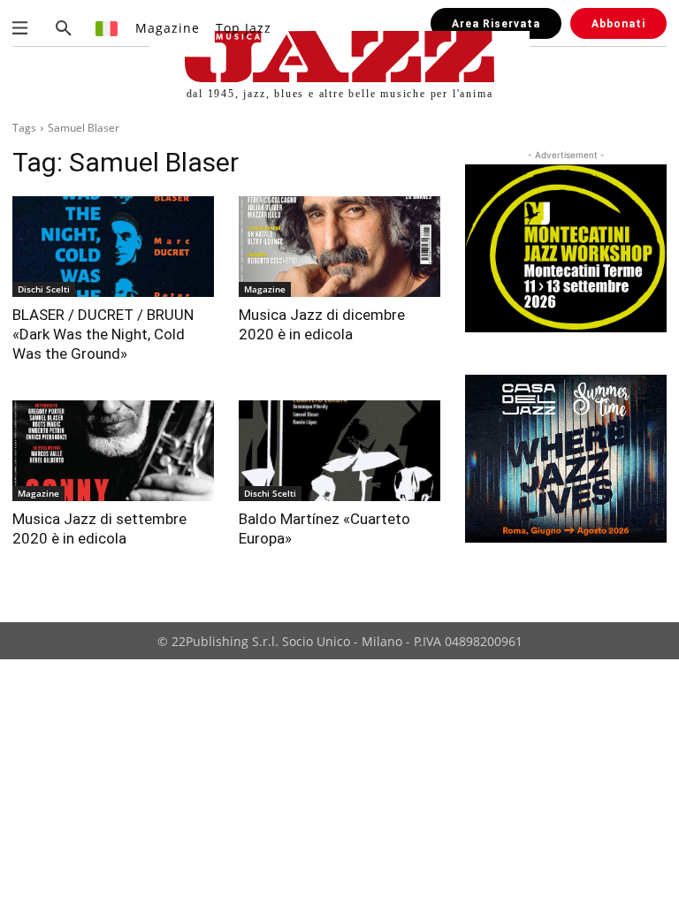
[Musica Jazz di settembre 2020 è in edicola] (113, 450)
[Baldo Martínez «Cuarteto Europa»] (339, 450)
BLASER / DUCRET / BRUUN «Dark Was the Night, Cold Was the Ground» (103, 334)
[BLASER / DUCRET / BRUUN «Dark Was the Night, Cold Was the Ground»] (113, 246)
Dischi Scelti (44, 289)
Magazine (265, 289)
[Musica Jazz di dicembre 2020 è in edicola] (339, 246)
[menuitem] (107, 28)
